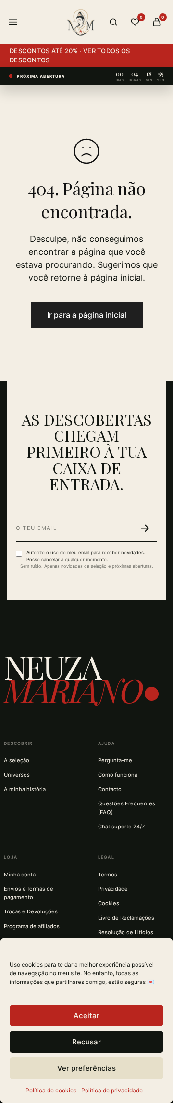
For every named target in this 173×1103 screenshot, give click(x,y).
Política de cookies (50, 1090)
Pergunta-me (115, 760)
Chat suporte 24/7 (121, 826)
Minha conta (20, 874)
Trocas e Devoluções (31, 911)
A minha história (25, 789)
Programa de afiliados (32, 926)
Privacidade (113, 889)
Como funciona (117, 774)
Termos (107, 874)
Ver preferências (86, 1068)
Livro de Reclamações (126, 917)
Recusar (86, 1041)
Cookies (108, 903)
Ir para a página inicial (86, 315)
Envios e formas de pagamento (28, 893)
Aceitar (86, 1015)
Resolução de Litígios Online (125, 936)
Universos (17, 774)
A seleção (16, 760)
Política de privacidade (112, 1090)
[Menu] (13, 22)
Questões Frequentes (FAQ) (126, 807)
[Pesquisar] (113, 22)
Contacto (110, 789)
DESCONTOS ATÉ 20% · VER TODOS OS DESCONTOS (70, 55)
